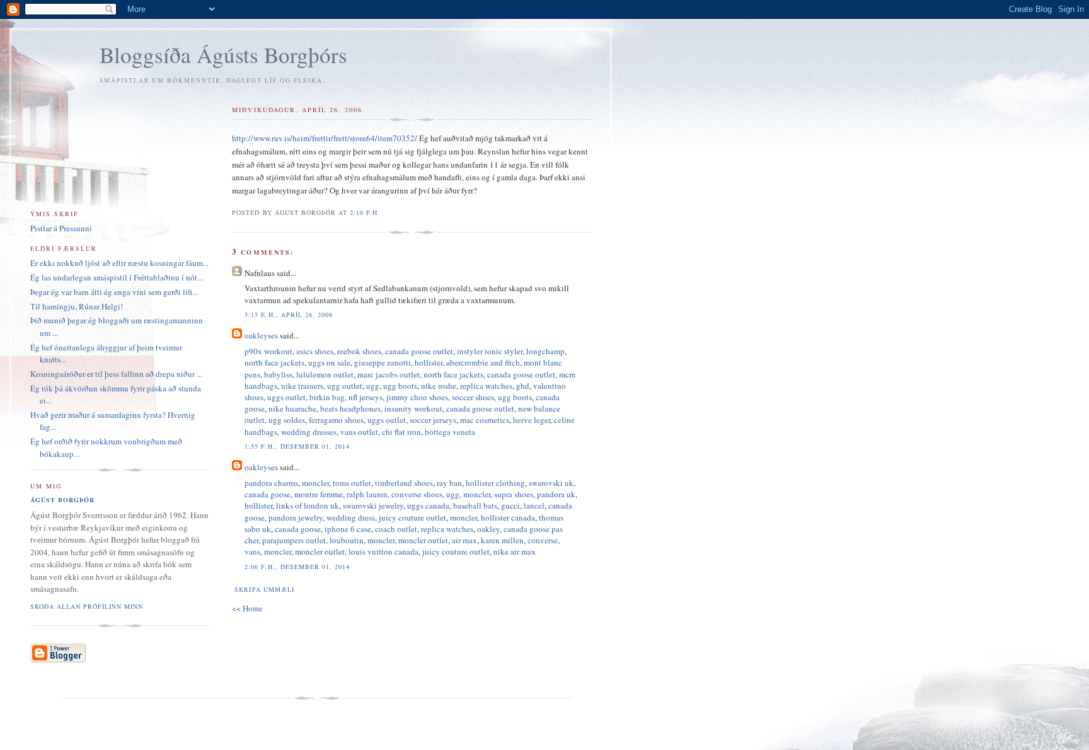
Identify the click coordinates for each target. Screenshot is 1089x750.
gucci (510, 505)
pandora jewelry (295, 517)
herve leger (531, 419)
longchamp (545, 351)
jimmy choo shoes (417, 397)
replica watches (486, 385)
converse (542, 540)
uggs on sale (329, 362)
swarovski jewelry (373, 505)
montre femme (318, 494)
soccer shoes (473, 397)
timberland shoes (404, 482)
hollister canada (508, 517)
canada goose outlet (419, 351)
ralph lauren (367, 494)
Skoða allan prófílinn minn (86, 606)
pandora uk (556, 494)
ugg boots (400, 385)
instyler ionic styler (489, 351)
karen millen (502, 540)
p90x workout (268, 351)
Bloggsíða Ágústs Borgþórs (223, 54)
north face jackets (274, 362)
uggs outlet (286, 397)
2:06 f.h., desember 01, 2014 (297, 566)
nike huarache (292, 408)
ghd (522, 385)
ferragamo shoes (336, 419)
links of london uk (307, 505)
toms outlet (352, 482)
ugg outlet (344, 385)
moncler (315, 482)
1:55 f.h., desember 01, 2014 (297, 446)
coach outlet (396, 528)
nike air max (514, 551)
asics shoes (314, 351)
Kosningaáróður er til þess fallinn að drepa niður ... (116, 373)
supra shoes (513, 494)
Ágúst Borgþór (62, 499)
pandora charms (271, 482)
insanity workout (413, 408)
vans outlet (359, 431)
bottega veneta (450, 431)
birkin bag (327, 397)
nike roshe (438, 385)
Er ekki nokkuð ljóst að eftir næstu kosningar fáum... (119, 262)
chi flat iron (401, 431)
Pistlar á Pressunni (61, 228)
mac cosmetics (484, 419)
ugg (372, 385)
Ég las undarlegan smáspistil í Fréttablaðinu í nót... (116, 277)
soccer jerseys (433, 419)
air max (464, 540)
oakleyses (261, 335)
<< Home (247, 608)
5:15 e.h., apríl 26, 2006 (288, 314)
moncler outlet (423, 540)
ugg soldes (286, 419)
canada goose (268, 494)
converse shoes (416, 494)
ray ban (449, 482)
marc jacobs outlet (388, 374)
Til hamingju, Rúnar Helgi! (76, 306)
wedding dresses (309, 431)
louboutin (347, 540)
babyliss (278, 374)
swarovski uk (551, 482)
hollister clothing (495, 482)
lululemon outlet (325, 374)
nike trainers (302, 385)
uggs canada (428, 505)
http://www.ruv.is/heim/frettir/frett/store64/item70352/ (324, 138)
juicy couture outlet (412, 517)
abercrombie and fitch (483, 362)
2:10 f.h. (365, 212)
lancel (534, 505)
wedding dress (350, 517)
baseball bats (475, 505)
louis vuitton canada (383, 551)
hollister (428, 362)
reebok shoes (359, 351)
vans (252, 551)
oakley (488, 528)
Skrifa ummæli (264, 589)
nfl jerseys (366, 397)
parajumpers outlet (294, 540)
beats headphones (350, 408)
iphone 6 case (348, 528)
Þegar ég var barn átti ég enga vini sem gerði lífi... (114, 291)
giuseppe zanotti (382, 362)
